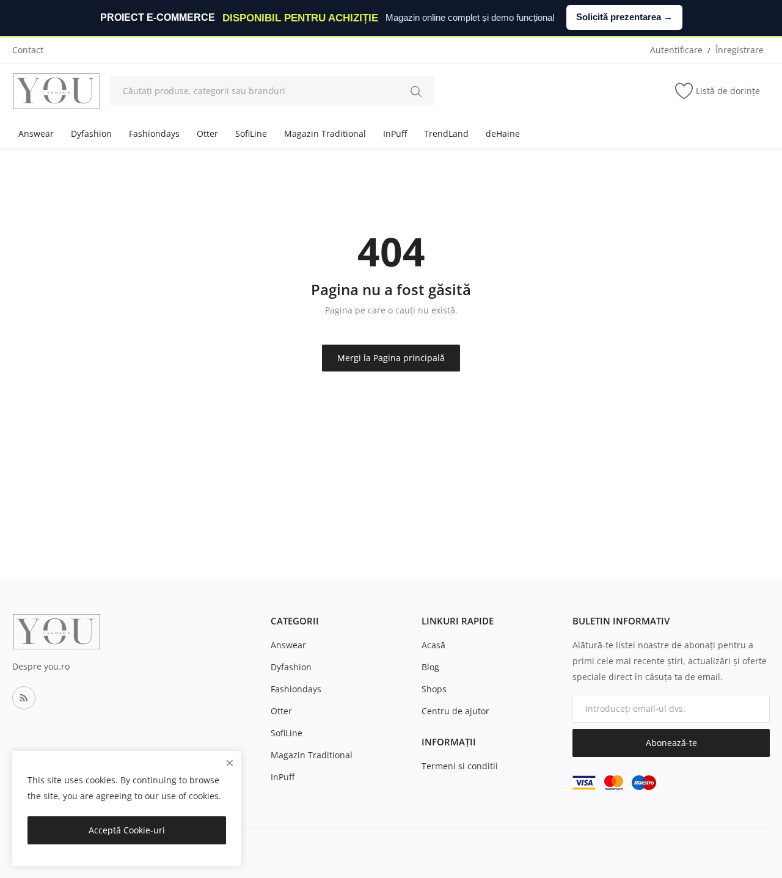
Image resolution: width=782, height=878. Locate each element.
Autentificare (676, 50)
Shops (434, 689)
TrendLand (446, 133)
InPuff (395, 133)
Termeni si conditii (460, 766)
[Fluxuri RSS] (23, 697)
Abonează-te (671, 742)
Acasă (433, 645)
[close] (229, 763)
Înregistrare (739, 50)
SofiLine (251, 133)
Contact (27, 50)
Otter (207, 133)
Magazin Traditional (325, 133)
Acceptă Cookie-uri (127, 830)
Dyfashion (91, 133)
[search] (416, 91)
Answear (36, 133)
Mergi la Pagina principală (391, 358)
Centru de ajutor (455, 711)
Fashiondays (154, 133)
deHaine (503, 133)
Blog (430, 667)
